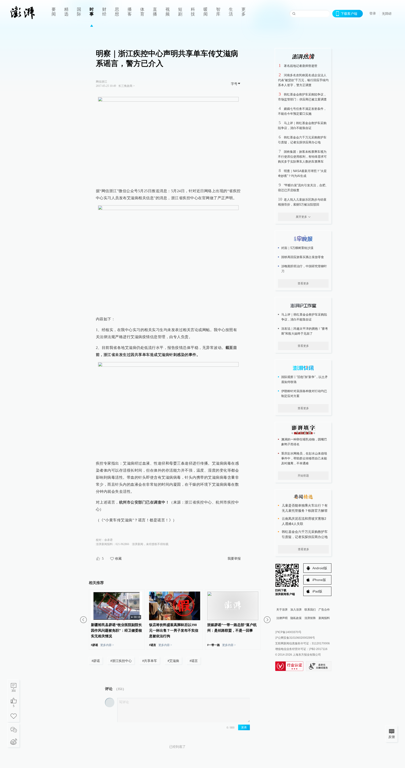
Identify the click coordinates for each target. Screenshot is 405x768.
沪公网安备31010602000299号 (295, 637)
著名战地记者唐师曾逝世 (300, 66)
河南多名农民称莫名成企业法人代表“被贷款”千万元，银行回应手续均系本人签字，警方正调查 (303, 80)
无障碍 (387, 13)
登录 (372, 13)
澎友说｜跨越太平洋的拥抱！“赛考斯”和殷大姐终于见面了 (304, 331)
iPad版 (317, 591)
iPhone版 (319, 580)
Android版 (319, 568)
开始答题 (303, 475)
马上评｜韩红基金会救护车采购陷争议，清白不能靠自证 (304, 317)
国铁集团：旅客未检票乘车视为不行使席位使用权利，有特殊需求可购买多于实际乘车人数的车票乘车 (302, 156)
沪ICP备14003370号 (288, 632)
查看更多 (303, 283)
